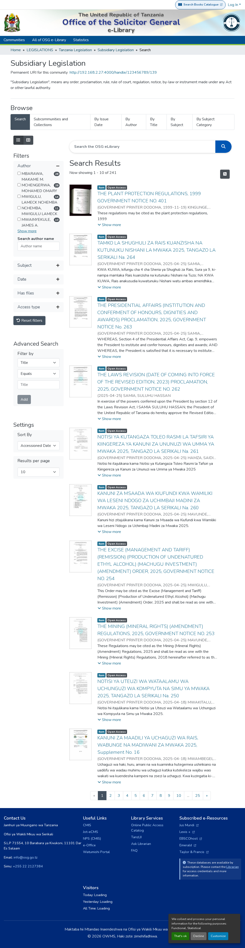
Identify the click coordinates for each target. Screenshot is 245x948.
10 (178, 795)
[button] (38, 166)
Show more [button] (27, 231)
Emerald (187, 845)
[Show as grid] (28, 140)
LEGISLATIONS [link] (40, 50)
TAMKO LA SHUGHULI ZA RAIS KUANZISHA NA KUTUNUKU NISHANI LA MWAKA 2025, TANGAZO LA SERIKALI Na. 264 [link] (156, 250)
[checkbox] (19, 173)
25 (197, 795)
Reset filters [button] (31, 320)
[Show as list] (18, 140)
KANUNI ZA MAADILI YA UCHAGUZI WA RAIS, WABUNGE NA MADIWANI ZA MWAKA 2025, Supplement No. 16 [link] (147, 745)
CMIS (87, 825)
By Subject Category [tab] (205, 122)
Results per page (33, 460)
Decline (198, 936)
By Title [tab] (153, 122)
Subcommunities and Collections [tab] (51, 122)
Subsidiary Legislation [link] (116, 50)
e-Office (89, 845)
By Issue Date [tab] (101, 122)
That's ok (180, 936)
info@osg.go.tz (26, 857)
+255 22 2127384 (28, 866)
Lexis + (187, 831)
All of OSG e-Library (49, 40)
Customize (218, 936)
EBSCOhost (190, 838)
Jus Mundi (189, 825)
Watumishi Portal (96, 851)
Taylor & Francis (194, 851)
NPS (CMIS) (92, 838)
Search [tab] (20, 119)
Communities (14, 40)
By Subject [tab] (177, 122)
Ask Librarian (141, 843)
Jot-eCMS (90, 831)
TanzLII (136, 837)
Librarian (232, 867)
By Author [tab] (131, 122)
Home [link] (16, 50)
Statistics (81, 40)
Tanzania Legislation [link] (75, 50)
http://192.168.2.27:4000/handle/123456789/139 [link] (113, 72)
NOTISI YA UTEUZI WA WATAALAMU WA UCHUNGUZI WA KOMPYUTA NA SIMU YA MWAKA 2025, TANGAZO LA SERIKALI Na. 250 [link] (153, 688)
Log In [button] (233, 4)
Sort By (24, 434)
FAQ (134, 850)
